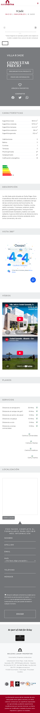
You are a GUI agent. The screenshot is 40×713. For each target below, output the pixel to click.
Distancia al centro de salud (12, 415)
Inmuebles (20, 14)
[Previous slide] (4, 27)
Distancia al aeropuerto (11, 408)
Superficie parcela (9, 133)
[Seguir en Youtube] (24, 675)
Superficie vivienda (9, 124)
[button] (5, 43)
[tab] (4, 31)
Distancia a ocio (8, 422)
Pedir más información (20, 77)
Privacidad (30, 669)
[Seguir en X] (16, 675)
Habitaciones (7, 139)
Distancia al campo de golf (12, 411)
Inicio (8, 14)
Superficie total (8, 121)
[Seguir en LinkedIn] (26, 675)
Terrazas (5, 149)
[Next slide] (35, 27)
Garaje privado (7, 155)
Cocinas (5, 145)
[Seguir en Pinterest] (21, 675)
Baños (4, 142)
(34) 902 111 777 (11, 665)
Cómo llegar (8, 518)
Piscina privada (8, 152)
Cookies (20, 672)
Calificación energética (10, 158)
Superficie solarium (9, 130)
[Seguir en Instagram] (19, 675)
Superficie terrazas (9, 127)
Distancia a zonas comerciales (9, 427)
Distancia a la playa (9, 419)
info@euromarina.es (23, 667)
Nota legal (22, 669)
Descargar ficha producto (20, 71)
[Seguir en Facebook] (13, 675)
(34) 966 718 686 (22, 665)
